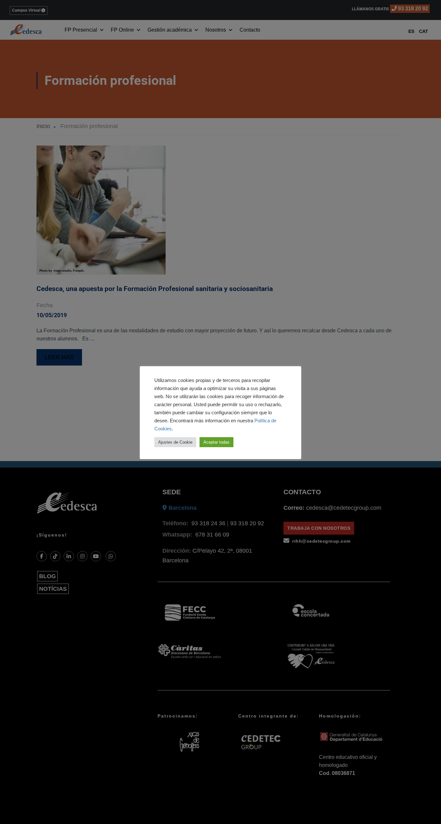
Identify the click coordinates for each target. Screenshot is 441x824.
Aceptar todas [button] (216, 442)
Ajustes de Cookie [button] (175, 442)
